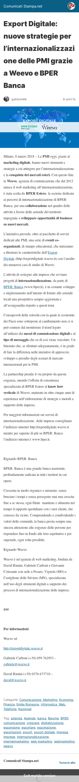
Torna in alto (67, 762)
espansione (12, 727)
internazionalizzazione (33, 737)
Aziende (30, 718)
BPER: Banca (13, 286)
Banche (53, 718)
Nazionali (24, 709)
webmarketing (64, 741)
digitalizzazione (52, 723)
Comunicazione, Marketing (38, 700)
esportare (28, 727)
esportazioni (12, 732)
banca (41, 718)
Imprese (9, 737)
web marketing (41, 741)
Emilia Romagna (27, 704)
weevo (8, 746)
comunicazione (14, 723)
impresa (62, 732)
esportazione (46, 727)
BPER (64, 718)
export (27, 732)
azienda (16, 718)
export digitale (44, 732)
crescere (33, 723)
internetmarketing (16, 741)
